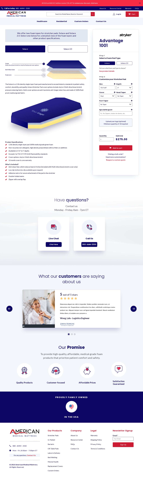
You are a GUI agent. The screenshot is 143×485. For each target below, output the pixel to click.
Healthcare (42, 21)
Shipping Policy (96, 440)
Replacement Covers (55, 466)
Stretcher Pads (53, 435)
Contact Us (101, 21)
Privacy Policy (96, 444)
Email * (115, 435)
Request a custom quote (115, 160)
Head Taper (121, 92)
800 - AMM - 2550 (23, 8)
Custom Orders (81, 21)
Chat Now (53, 244)
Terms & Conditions (98, 449)
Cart (134, 14)
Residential (61, 21)
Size (101, 84)
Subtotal (119, 136)
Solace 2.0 (68, 49)
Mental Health (53, 462)
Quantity (103, 136)
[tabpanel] (71, 309)
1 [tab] (69, 334)
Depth (118, 84)
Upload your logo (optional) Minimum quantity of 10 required (116, 122)
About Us (103, 8)
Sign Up (123, 445)
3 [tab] (74, 334)
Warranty (128, 8)
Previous (9, 308)
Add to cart (117, 148)
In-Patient (51, 440)
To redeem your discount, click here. (85, 3)
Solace (25, 49)
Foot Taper (103, 101)
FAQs (137, 8)
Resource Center (116, 8)
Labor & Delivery (54, 453)
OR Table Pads (53, 449)
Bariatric (51, 444)
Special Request (105, 110)
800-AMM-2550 (89, 244)
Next (133, 308)
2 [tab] (72, 334)
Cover (101, 92)
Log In (118, 14)
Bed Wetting (52, 457)
